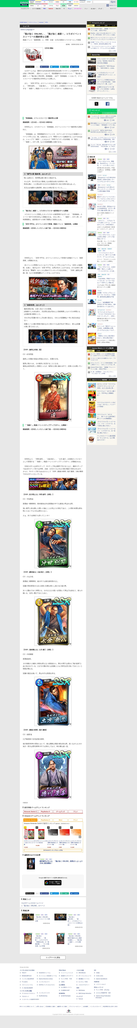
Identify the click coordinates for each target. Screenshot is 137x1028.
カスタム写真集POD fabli (103, 993)
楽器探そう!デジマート (67, 975)
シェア (45, 66)
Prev (25, 837)
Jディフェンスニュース (85, 975)
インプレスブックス (44, 993)
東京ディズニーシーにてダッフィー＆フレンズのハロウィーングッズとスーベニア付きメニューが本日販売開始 (103, 39)
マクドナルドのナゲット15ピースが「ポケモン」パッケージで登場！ (106, 404)
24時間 (98, 25)
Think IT (24, 972)
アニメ (75, 811)
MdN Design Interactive (85, 993)
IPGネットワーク (98, 987)
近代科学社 (62, 993)
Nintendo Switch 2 (30, 811)
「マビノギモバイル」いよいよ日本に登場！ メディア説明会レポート (106, 237)
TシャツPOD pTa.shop (102, 990)
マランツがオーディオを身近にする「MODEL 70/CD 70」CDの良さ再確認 (106, 61)
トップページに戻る (53, 957)
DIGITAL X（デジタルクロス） (47, 985)
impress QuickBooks (101, 979)
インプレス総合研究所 (28, 979)
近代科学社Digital (66, 996)
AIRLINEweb (82, 972)
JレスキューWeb (83, 982)
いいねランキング (109, 113)
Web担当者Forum (26, 975)
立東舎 (63, 982)
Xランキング (96, 110)
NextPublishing (43, 996)
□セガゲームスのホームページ (32, 903)
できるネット (25, 996)
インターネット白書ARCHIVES (30, 999)
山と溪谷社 (62, 985)
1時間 (90, 25)
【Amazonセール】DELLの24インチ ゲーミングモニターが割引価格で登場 (106, 189)
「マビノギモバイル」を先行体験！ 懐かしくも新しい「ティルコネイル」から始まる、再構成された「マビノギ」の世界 (106, 271)
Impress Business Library (46, 979)
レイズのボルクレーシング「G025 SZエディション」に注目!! (106, 75)
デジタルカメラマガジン (28, 993)
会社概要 (85, 1006)
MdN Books (82, 990)
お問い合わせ (39, 1006)
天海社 (98, 972)
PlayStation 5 (45, 811)
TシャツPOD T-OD (66, 979)
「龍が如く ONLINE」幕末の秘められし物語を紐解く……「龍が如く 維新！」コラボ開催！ (75, 940)
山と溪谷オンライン (66, 987)
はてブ (55, 66)
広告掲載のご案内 (50, 1006)
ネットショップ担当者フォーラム (48, 975)
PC (64, 8)
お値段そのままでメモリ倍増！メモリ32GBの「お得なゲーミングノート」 (106, 89)
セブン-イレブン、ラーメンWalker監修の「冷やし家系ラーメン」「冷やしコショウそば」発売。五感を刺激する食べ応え (104, 364)
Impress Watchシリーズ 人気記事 (103, 348)
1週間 (105, 25)
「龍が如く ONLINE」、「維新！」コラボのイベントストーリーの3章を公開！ (75, 921)
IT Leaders (25, 982)
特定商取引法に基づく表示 (110, 1006)
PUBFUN (96, 982)
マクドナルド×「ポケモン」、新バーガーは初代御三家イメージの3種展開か (106, 416)
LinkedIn (76, 66)
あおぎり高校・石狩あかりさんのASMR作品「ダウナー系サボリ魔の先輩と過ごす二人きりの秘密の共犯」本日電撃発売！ (106, 210)
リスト (37, 66)
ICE (95, 970)
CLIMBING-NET (65, 990)
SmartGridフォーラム (44, 972)
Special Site (96, 55)
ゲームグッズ (60, 811)
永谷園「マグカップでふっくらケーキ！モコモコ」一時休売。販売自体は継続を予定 (106, 295)
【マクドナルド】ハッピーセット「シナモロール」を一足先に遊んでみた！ (106, 431)
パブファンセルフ (101, 984)
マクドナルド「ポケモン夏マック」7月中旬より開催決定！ (106, 393)
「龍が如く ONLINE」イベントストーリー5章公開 (42, 919)
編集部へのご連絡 (62, 1006)
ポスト (31, 66)
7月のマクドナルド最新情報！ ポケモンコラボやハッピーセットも (104, 380)
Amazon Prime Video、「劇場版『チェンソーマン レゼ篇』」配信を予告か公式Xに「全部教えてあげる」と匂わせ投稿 (103, 30)
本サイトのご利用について (27, 1006)
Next (80, 837)
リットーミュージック (67, 972)
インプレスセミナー (44, 982)
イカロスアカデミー (84, 985)
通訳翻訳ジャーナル (84, 979)
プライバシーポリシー (75, 1006)
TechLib (81, 999)
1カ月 (113, 25)
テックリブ (80, 996)
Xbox (60, 820)
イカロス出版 (80, 970)
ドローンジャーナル (27, 985)
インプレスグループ (95, 1006)
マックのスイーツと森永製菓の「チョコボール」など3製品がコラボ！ (106, 438)
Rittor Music (62, 970)
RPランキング (94, 113)
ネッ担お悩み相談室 (27, 988)
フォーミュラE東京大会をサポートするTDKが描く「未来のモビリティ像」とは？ (106, 82)
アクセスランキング (98, 23)
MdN (78, 988)
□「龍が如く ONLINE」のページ (33, 906)
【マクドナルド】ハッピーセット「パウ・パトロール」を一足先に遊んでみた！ (106, 423)
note (66, 66)
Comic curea (99, 975)
